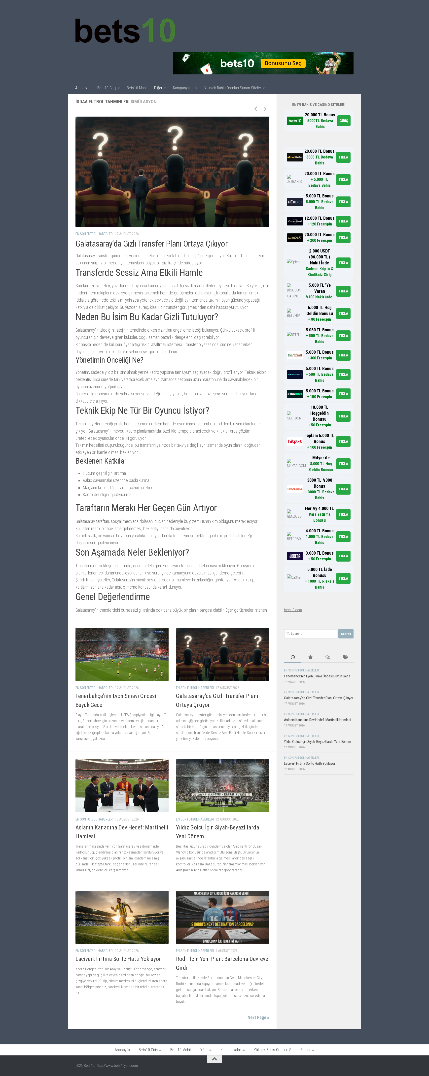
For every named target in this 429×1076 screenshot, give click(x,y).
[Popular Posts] (310, 657)
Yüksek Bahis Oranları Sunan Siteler (232, 88)
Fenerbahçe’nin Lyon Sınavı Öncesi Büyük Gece (317, 676)
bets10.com (293, 610)
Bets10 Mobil (137, 88)
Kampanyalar (183, 88)
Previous (255, 108)
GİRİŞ (344, 121)
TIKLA (343, 157)
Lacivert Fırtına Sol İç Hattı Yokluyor (118, 958)
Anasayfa (82, 88)
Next (265, 108)
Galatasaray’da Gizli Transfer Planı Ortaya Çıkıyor (151, 244)
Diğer (158, 88)
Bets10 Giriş (106, 88)
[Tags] (345, 657)
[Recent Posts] (292, 657)
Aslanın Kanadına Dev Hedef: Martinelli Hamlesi (317, 720)
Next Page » (258, 1017)
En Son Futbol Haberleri (94, 234)
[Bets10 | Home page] (125, 30)
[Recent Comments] (327, 657)
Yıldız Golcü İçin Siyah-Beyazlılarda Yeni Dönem (317, 741)
